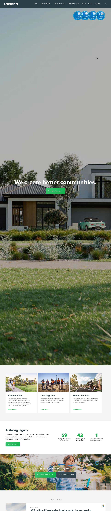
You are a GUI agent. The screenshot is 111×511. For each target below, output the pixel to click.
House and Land (59, 4)
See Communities (46, 475)
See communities (55, 191)
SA (105, 4)
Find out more (12, 444)
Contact (97, 4)
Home (36, 4)
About (83, 4)
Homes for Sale (73, 4)
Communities (45, 4)
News (90, 4)
